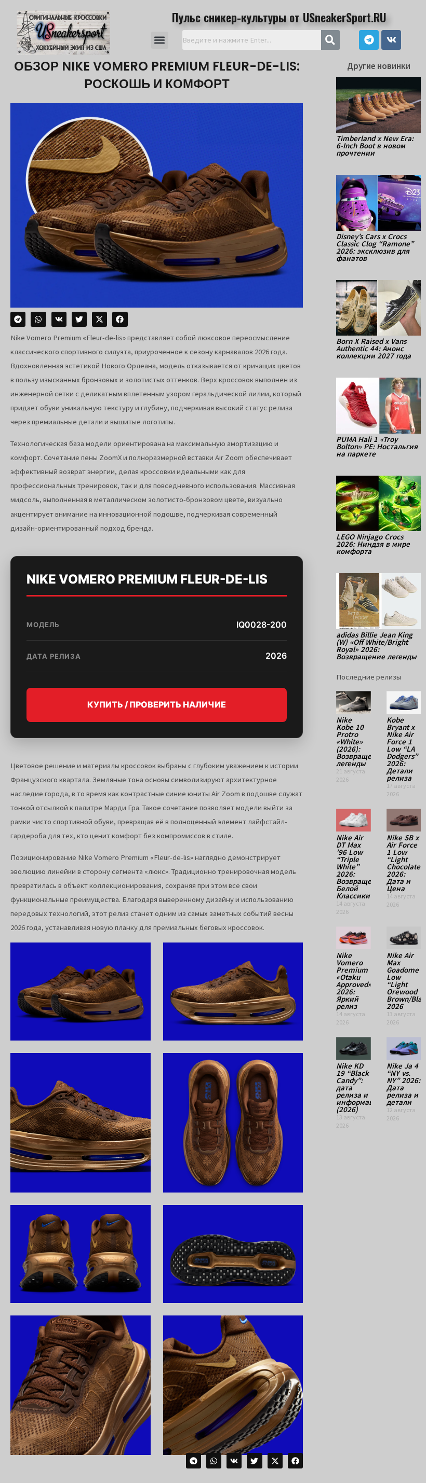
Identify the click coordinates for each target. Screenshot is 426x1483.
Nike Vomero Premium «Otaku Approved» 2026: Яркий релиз (353, 980)
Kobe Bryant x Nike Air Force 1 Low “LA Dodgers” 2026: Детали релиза (402, 749)
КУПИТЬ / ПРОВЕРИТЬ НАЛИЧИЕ (156, 704)
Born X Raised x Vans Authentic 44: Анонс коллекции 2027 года (373, 348)
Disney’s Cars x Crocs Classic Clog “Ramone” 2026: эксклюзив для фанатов (375, 247)
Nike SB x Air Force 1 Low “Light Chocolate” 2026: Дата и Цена (405, 863)
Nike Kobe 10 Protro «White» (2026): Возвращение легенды (360, 741)
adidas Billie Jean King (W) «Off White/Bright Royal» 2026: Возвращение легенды (376, 645)
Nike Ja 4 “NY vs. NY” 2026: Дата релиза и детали (403, 1084)
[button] (159, 40)
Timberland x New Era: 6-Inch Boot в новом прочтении (375, 145)
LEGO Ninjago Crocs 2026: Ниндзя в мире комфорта (373, 544)
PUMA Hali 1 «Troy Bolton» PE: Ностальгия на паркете (377, 446)
